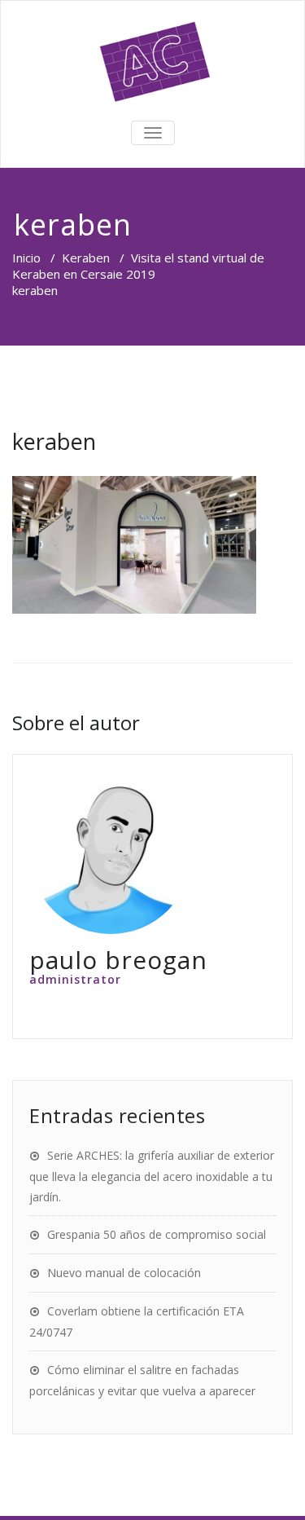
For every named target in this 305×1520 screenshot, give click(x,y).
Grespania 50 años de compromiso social (156, 1234)
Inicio (26, 257)
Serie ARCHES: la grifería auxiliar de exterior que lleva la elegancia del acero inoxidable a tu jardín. (151, 1176)
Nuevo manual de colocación (124, 1272)
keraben (54, 441)
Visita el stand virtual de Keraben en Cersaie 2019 (138, 265)
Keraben (86, 257)
